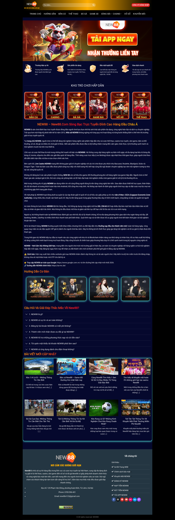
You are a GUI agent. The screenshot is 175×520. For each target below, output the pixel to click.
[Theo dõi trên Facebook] (114, 500)
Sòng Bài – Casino (110, 14)
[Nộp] (94, 5)
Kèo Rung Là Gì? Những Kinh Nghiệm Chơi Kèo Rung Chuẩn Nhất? (104, 421)
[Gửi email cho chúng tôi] (118, 500)
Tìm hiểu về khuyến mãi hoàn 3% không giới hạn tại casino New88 (136, 380)
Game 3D (94, 14)
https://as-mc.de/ (59, 265)
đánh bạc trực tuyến (47, 129)
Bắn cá (62, 14)
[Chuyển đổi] (26, 314)
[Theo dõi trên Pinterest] (122, 500)
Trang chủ (35, 14)
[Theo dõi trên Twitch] (139, 500)
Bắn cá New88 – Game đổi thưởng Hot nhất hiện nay (71, 378)
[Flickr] (130, 500)
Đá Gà (84, 14)
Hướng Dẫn (50, 14)
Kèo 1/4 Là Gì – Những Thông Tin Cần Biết (39, 378)
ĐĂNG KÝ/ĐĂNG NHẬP (140, 5)
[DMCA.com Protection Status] (66, 507)
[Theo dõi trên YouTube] (126, 500)
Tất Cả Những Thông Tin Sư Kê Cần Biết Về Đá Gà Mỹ (71, 420)
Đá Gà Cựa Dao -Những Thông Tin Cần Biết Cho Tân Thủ (39, 420)
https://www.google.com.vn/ (68, 263)
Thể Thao (73, 14)
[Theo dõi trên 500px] (135, 500)
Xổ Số (127, 14)
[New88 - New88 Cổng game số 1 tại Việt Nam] (31, 5)
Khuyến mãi (139, 14)
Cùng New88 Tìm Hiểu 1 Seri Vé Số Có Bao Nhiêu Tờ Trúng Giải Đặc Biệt (103, 380)
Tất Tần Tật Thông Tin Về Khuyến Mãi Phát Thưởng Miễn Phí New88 (136, 421)
